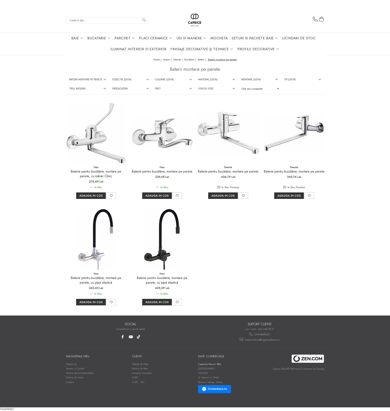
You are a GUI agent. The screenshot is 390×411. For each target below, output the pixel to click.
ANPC (135, 377)
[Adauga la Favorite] (111, 195)
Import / (168, 59)
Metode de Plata (140, 364)
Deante (228, 167)
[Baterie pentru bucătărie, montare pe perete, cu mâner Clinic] (96, 133)
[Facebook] (122, 336)
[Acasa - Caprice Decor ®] (195, 20)
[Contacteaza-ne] (315, 19)
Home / (158, 59)
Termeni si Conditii (75, 368)
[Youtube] (130, 336)
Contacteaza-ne (217, 388)
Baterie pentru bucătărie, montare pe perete (162, 171)
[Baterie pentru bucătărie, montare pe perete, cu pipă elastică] (96, 239)
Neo (96, 167)
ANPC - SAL (138, 382)
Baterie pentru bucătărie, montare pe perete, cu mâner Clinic (96, 173)
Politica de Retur (140, 368)
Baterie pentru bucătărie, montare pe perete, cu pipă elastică (96, 280)
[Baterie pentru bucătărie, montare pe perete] (162, 133)
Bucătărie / (190, 59)
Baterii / (202, 59)
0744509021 (262, 334)
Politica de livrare (74, 377)
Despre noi (71, 364)
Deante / (178, 59)
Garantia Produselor (142, 373)
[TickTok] (138, 336)
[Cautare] (144, 20)
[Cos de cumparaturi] (321, 19)
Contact (70, 382)
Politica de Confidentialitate (80, 373)
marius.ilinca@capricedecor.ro (262, 340)
